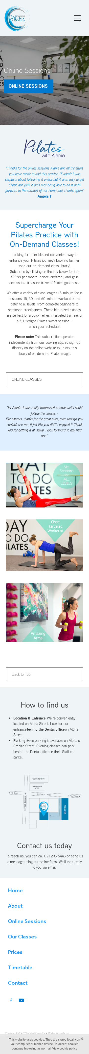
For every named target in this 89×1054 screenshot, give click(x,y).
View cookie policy (64, 1048)
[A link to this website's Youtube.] (21, 1000)
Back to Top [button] (21, 674)
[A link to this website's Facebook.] (11, 1000)
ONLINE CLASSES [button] (27, 379)
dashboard (36, 1033)
